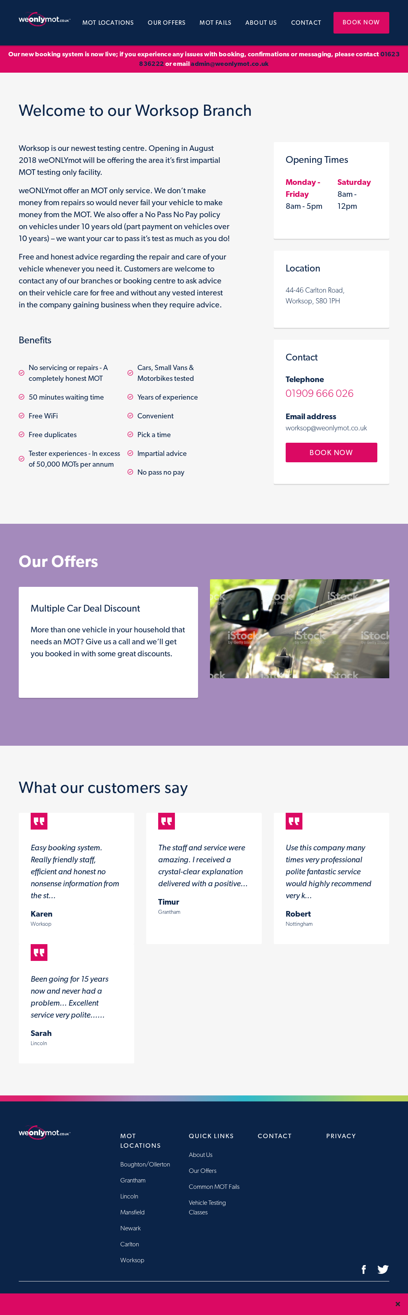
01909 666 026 (320, 393)
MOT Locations (108, 22)
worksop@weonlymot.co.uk (326, 428)
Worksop (132, 1260)
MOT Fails (215, 22)
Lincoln (129, 1196)
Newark (130, 1228)
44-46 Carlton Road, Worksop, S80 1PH (315, 295)
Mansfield (132, 1212)
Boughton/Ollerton (145, 1164)
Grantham (132, 1180)
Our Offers (167, 22)
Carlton (129, 1244)
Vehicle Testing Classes (207, 1207)
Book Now (361, 22)
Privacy (341, 1136)
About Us (261, 22)
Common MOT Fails (214, 1186)
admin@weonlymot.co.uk (230, 63)
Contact (306, 22)
